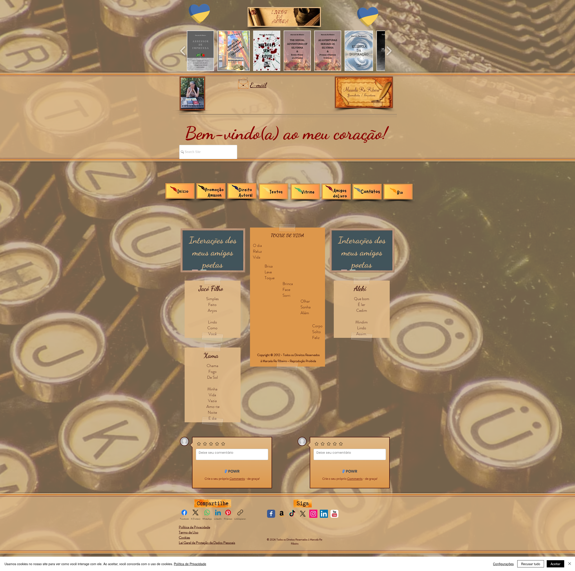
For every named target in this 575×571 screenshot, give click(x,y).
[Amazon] (282, 514)
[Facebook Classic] (271, 514)
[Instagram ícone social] (313, 514)
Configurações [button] (503, 564)
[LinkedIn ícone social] (324, 514)
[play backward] (183, 51)
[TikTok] (292, 514)
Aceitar (555, 564)
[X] (303, 514)
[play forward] (389, 51)
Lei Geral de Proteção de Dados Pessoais (207, 542)
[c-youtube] (334, 514)
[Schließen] (569, 563)
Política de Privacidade (190, 564)
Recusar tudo (530, 564)
